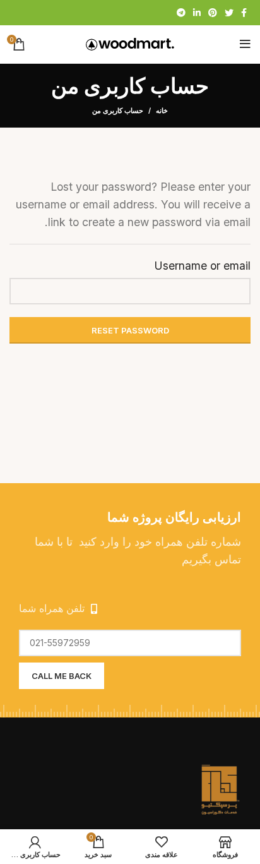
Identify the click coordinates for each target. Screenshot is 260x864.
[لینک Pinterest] (212, 12)
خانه (162, 110)
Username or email (202, 265)
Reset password (130, 330)
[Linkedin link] (196, 12)
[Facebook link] (244, 12)
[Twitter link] (229, 12)
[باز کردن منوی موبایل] (245, 44)
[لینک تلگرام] (181, 12)
